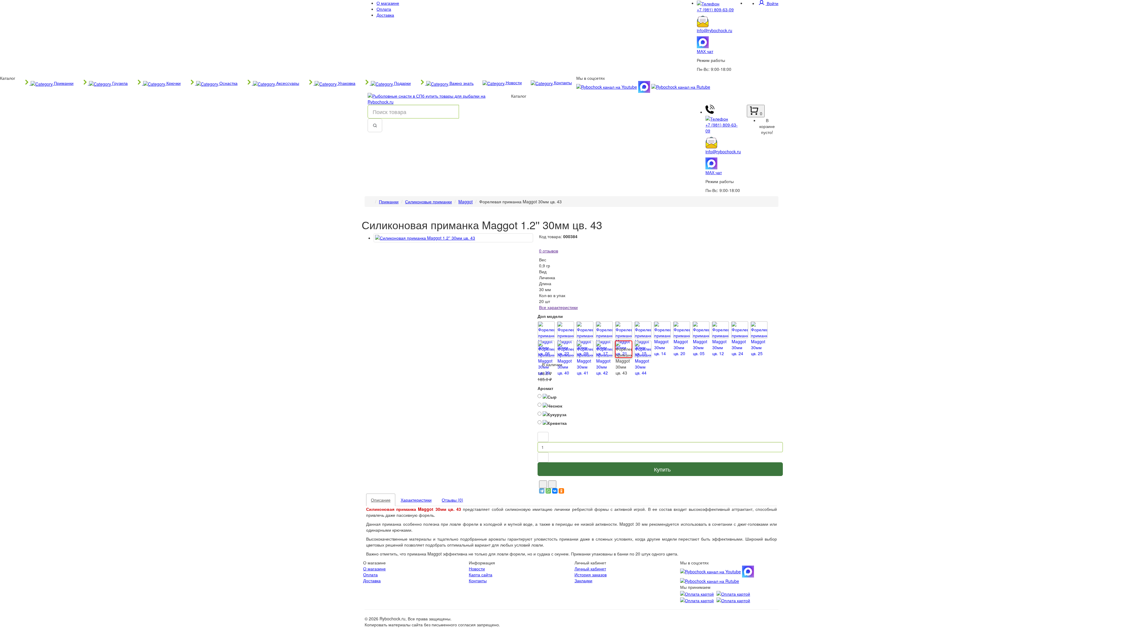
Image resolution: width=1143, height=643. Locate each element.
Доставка (385, 15)
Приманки (63, 83)
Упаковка (346, 83)
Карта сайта (480, 575)
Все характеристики (558, 307)
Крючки (173, 83)
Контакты (562, 82)
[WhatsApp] (548, 491)
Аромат (545, 388)
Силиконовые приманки (428, 202)
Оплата (384, 9)
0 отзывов (548, 251)
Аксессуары (287, 83)
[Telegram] (541, 491)
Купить (662, 469)
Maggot (465, 202)
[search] (375, 125)
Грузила (119, 83)
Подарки (402, 83)
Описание (381, 500)
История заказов (590, 575)
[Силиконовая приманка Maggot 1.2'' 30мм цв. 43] (453, 237)
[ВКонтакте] (555, 491)
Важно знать (461, 83)
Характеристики (416, 500)
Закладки (583, 580)
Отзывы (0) (452, 500)
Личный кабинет (590, 569)
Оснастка (228, 83)
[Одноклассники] (561, 491)
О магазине (388, 3)
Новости (513, 82)
